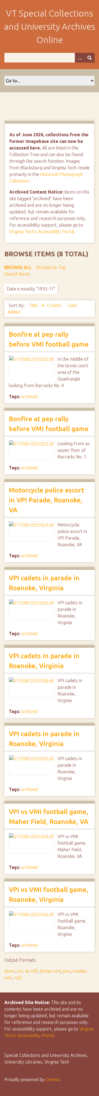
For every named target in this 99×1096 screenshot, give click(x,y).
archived (29, 396)
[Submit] (90, 57)
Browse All (18, 267)
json (67, 971)
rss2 (18, 977)
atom (9, 971)
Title (34, 305)
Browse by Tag (50, 267)
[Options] (80, 57)
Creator (55, 305)
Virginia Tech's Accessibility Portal (41, 231)
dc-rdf (31, 971)
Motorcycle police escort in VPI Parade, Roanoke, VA (46, 500)
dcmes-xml (50, 971)
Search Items (17, 273)
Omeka (53, 1079)
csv (20, 971)
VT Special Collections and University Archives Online (49, 26)
